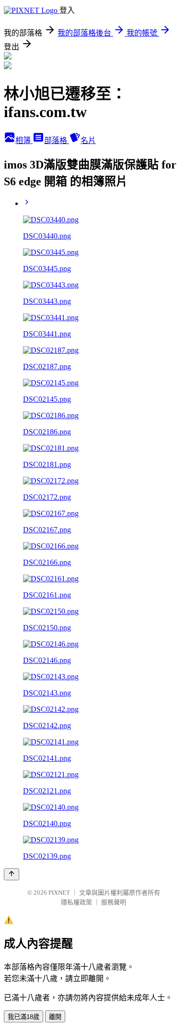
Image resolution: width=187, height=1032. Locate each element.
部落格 (56, 140)
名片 (88, 140)
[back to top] (11, 874)
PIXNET (59, 892)
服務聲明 (113, 902)
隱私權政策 (76, 902)
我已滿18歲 (23, 1016)
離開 (55, 1016)
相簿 (24, 140)
